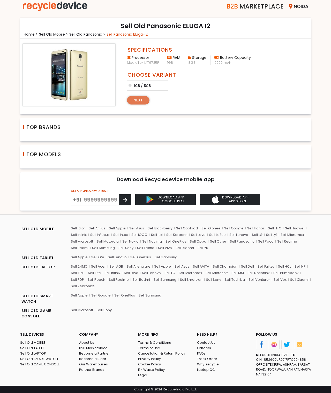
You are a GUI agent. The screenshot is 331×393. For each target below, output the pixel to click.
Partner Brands (91, 369)
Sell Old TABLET (32, 348)
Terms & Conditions (154, 342)
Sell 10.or (78, 228)
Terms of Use (149, 348)
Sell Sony (125, 247)
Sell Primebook (286, 272)
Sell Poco (266, 241)
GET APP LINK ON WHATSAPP (90, 191)
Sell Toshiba (235, 279)
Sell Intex (120, 234)
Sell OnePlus (176, 241)
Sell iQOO (139, 234)
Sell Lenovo (238, 234)
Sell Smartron (191, 279)
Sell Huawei (294, 228)
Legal (142, 375)
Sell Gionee (211, 228)
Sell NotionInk (258, 272)
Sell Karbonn (176, 234)
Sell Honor (255, 228)
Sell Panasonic (242, 241)
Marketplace (255, 6)
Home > (31, 34)
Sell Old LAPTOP (33, 353)
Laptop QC (206, 369)
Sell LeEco (217, 234)
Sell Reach (96, 279)
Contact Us (206, 342)
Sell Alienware (139, 266)
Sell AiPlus (97, 228)
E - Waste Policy (151, 369)
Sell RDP (77, 279)
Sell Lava (198, 234)
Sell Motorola (108, 241)
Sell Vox (280, 279)
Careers (204, 348)
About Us (86, 342)
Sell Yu (203, 247)
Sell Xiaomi (185, 247)
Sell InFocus (100, 234)
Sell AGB (116, 266)
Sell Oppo (198, 241)
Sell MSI (237, 272)
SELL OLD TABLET (37, 257)
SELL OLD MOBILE (37, 228)
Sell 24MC (79, 266)
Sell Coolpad (187, 228)
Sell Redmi (79, 247)
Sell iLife (97, 257)
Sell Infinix (79, 234)
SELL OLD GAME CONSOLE (36, 313)
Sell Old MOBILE (32, 342)
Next (138, 100)
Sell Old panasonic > (87, 34)
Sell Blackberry (160, 228)
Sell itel (157, 234)
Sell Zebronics (83, 286)
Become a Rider (92, 358)
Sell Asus (136, 228)
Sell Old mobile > (53, 34)
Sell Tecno (145, 247)
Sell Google (234, 228)
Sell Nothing (152, 241)
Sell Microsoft (82, 241)
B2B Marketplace (93, 348)
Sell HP (300, 266)
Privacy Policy (149, 358)
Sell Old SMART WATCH (39, 358)
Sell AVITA (201, 266)
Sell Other (218, 241)
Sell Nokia (130, 241)
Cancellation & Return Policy (161, 353)
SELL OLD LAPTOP (38, 267)
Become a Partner (94, 353)
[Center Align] (125, 199)
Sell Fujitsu (266, 266)
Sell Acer (98, 266)
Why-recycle (208, 364)
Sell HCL (284, 266)
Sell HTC (274, 228)
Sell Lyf (271, 234)
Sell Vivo (165, 247)
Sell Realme (287, 241)
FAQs (201, 353)
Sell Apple (117, 228)
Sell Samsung (103, 247)
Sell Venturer (259, 279)
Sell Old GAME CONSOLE (40, 364)
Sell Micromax (292, 234)
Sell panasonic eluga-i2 (127, 34)
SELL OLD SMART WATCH (37, 298)
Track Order (207, 358)
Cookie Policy (149, 364)
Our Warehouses (93, 364)
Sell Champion (225, 266)
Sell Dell (247, 266)
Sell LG (257, 234)
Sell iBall (77, 272)
